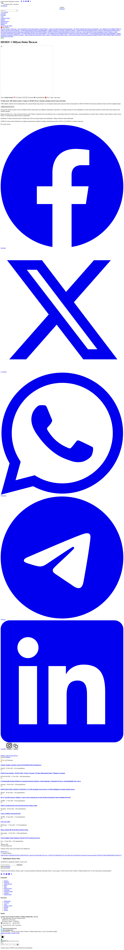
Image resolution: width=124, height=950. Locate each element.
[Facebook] (21, 1)
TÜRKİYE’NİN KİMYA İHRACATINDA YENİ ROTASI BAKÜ (47, 32)
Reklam (3, 19)
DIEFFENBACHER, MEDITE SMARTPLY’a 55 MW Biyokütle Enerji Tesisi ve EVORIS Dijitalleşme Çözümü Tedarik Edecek (38, 789)
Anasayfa (3, 13)
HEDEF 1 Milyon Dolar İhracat (9, 755)
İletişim (3, 24)
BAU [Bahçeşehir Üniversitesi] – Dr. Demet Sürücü (70, 29)
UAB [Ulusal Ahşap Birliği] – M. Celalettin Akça (97, 29)
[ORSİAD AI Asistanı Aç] (2, 937)
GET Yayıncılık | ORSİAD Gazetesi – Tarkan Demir (70, 30)
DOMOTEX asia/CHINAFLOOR (66, 855)
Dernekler (6, 890)
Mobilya (6, 881)
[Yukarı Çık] (1, 935)
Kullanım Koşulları (6, 933)
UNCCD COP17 (5, 821)
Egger (115, 855)
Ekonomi (6, 882)
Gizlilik (13, 933)
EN (11, 26)
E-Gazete (3, 15)
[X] (30, 1)
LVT (120, 855)
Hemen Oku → (5, 851)
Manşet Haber (8, 894)
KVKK (18, 933)
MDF (109, 855)
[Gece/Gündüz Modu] (2, 3)
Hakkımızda (4, 22)
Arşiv (2, 16)
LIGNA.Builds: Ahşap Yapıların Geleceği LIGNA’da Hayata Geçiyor (20, 838)
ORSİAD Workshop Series (83, 855)
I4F (95, 855)
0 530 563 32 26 (7, 927)
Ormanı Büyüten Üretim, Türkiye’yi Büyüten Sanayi (98, 30)
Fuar (5, 887)
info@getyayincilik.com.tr (10, 928)
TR (9, 26)
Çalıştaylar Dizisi (5, 18)
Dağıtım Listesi (5, 21)
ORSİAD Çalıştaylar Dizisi (30, 855)
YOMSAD (99, 855)
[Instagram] (23, 1)
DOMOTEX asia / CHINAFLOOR (47, 855)
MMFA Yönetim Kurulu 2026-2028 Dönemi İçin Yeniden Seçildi (19, 805)
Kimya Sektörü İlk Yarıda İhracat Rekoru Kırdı (14, 830)
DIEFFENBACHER (6, 855)
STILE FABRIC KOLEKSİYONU (11, 813)
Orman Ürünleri (8, 891)
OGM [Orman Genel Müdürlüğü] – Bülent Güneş (42, 30)
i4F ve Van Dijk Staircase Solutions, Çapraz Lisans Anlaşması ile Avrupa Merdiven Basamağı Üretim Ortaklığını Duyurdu (36, 797)
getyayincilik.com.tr (8, 930)
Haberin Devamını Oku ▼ (7, 106)
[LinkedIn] (28, 1)
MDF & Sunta (8, 888)
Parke (5, 885)
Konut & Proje (8, 884)
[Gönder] (17, 945)
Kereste (92, 855)
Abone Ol (19, 865)
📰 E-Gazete (4, 12)
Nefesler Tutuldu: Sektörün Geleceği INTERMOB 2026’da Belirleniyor (21, 765)
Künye (6, 908)
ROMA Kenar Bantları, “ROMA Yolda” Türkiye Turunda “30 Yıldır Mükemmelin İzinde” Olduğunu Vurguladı (33, 773)
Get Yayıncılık (4, 26)
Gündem (6, 893)
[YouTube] (26, 1)
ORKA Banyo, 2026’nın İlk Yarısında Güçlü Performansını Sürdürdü (78, 35)
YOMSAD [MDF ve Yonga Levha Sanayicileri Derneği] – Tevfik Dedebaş (78, 33)
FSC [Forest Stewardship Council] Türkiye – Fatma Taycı (40, 29)
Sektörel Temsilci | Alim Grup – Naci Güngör (13, 29)
